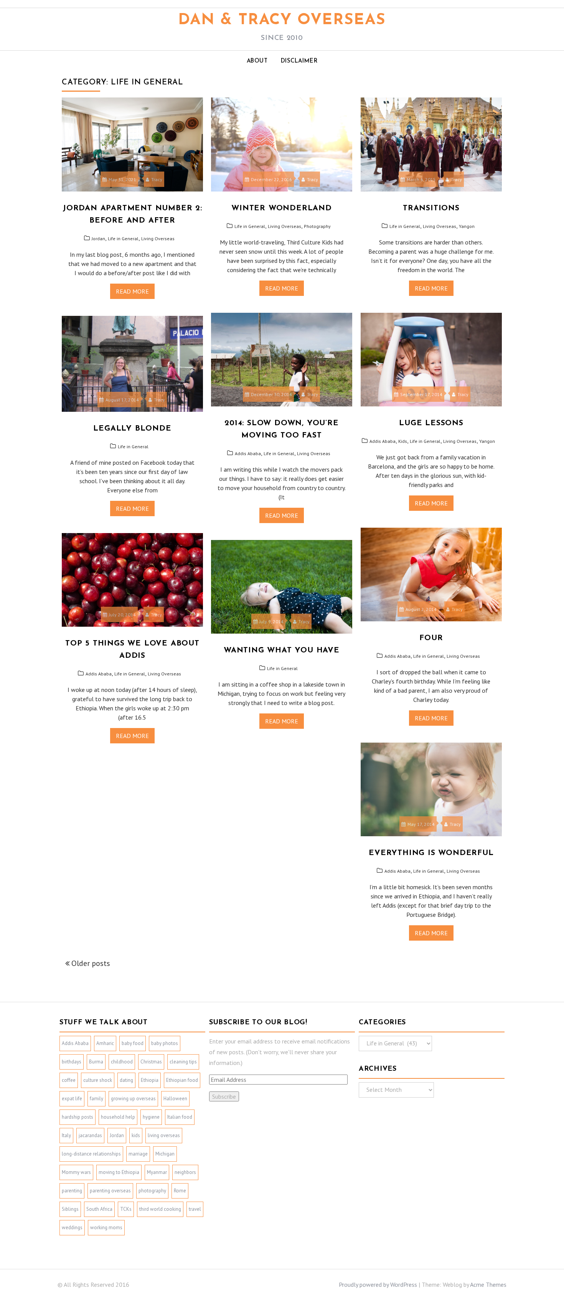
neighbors (185, 1172)
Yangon (467, 226)
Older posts (90, 963)
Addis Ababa (248, 453)
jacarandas (90, 1135)
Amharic (105, 1043)
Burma (96, 1061)
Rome (180, 1190)
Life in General (123, 238)
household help (118, 1117)
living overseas (164, 1135)
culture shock (97, 1080)
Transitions (431, 208)
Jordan (98, 238)
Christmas (151, 1061)
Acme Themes (488, 1284)
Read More (132, 291)
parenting (72, 1190)
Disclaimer (299, 61)
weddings (72, 1227)
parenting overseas (110, 1190)
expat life (72, 1098)
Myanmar (157, 1172)
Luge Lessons (431, 423)
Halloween (175, 1098)
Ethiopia (149, 1080)
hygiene (151, 1117)
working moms (106, 1227)
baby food (132, 1043)
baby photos (164, 1043)
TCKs (126, 1209)
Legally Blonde (132, 429)
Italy (66, 1135)
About (257, 61)
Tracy (156, 179)
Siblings (70, 1209)
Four (431, 638)
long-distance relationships (91, 1154)
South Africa (99, 1209)
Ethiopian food (182, 1080)
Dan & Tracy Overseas (282, 20)
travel (195, 1209)
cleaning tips (183, 1061)
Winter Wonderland (281, 208)
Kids (402, 441)
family (96, 1098)
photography (152, 1190)
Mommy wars (76, 1172)
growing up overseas (133, 1098)
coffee (69, 1080)
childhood (122, 1061)
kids (136, 1135)
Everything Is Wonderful (431, 853)
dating (126, 1080)
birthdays (71, 1061)
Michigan (165, 1154)
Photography (317, 226)
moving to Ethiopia (119, 1172)
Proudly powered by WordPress (378, 1284)
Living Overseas (158, 238)
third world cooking (160, 1209)
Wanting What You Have (282, 650)
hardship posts (77, 1117)
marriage (138, 1154)
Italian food (179, 1117)
